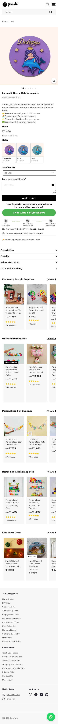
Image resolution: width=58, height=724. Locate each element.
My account (7, 680)
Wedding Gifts (8, 607)
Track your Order (10, 653)
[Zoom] (54, 81)
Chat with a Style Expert (29, 212)
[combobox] (29, 12)
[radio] (9, 153)
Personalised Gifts (10, 622)
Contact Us (7, 676)
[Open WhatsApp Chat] (51, 717)
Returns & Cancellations (13, 668)
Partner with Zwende (12, 657)
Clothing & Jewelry (11, 634)
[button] (13, 323)
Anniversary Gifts (10, 611)
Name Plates (8, 599)
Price (5, 126)
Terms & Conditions (11, 660)
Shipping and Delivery (12, 664)
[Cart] (47, 4)
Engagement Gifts (10, 614)
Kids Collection (9, 626)
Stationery (7, 638)
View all (51, 279)
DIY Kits (6, 603)
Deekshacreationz (11, 97)
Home (5, 22)
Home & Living (9, 630)
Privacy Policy (9, 672)
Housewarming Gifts (12, 618)
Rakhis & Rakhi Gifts (11, 641)
